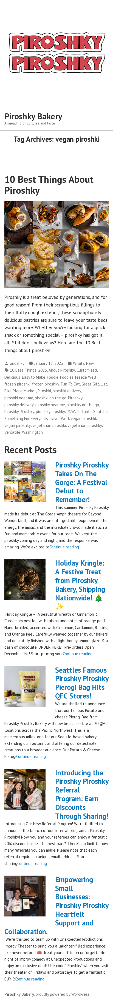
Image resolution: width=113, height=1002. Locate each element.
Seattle (100, 411)
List (104, 384)
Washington (32, 432)
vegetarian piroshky (84, 425)
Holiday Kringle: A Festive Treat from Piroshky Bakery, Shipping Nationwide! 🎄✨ (80, 584)
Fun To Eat (70, 384)
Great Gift (90, 384)
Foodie (52, 377)
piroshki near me (18, 397)
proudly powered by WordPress (63, 994)
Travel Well (59, 418)
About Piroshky (62, 370)
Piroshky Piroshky (19, 411)
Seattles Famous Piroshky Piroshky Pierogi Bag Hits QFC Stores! (82, 682)
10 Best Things (23, 370)
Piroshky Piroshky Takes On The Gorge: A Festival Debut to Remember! (82, 482)
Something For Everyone (25, 418)
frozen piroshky (45, 384)
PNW (71, 411)
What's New (83, 363)
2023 (42, 370)
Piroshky (75, 397)
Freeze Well (85, 377)
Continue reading (64, 546)
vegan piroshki (83, 418)
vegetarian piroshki (49, 425)
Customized (87, 370)
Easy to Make (33, 377)
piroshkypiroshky (50, 411)
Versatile (12, 432)
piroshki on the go (50, 397)
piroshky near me (50, 404)
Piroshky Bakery (33, 116)
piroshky (17, 363)
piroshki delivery (67, 390)
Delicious (12, 377)
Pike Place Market (20, 390)
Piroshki (44, 390)
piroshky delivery (19, 404)
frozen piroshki (17, 384)
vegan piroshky (17, 425)
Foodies (67, 377)
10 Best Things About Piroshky (49, 184)
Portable (84, 411)
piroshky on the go (83, 404)
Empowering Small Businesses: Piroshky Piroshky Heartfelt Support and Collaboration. (56, 905)
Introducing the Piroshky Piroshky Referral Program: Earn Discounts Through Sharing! (82, 794)
